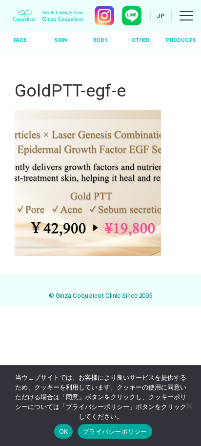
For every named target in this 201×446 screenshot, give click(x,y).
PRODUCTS (181, 40)
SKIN (60, 40)
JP (161, 15)
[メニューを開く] (186, 15)
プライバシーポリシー (114, 431)
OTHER (140, 40)
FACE (20, 40)
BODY (100, 40)
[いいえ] (189, 405)
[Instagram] (104, 15)
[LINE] (131, 15)
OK (63, 431)
